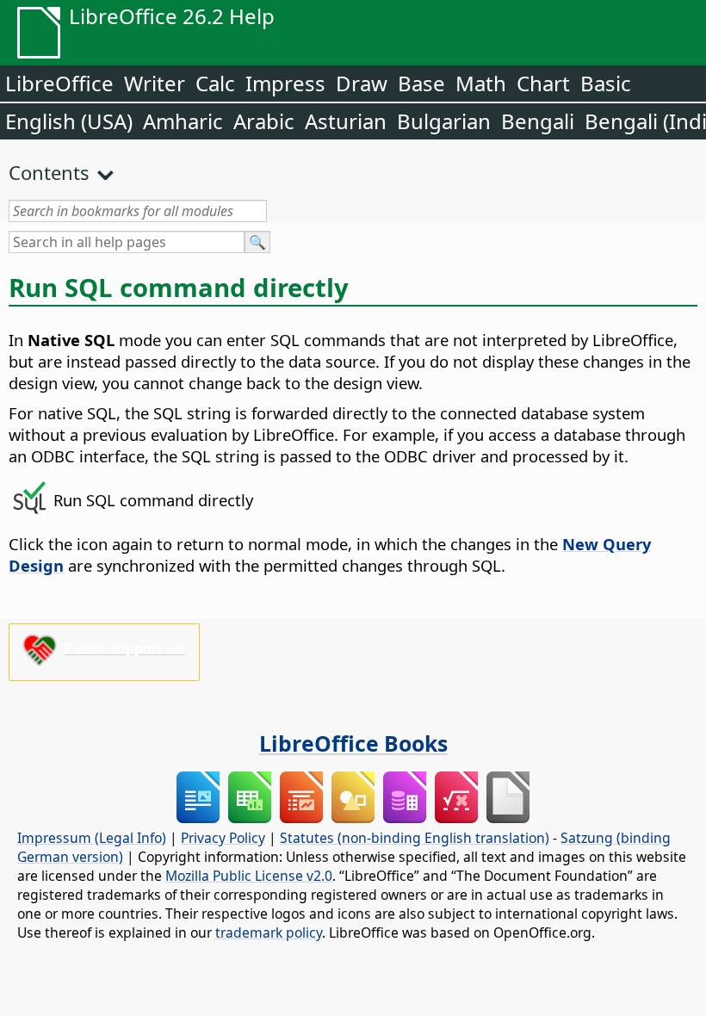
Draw (361, 83)
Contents (49, 172)
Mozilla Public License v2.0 (248, 875)
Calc (215, 83)
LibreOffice (59, 83)
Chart (543, 83)
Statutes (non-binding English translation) (414, 837)
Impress (285, 83)
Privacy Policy (223, 837)
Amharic (183, 121)
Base (421, 83)
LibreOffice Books (353, 743)
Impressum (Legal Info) (91, 837)
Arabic (263, 121)
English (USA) (69, 121)
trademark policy (268, 932)
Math (480, 83)
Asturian (346, 121)
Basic (605, 83)
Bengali (537, 121)
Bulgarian (444, 121)
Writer (154, 83)
